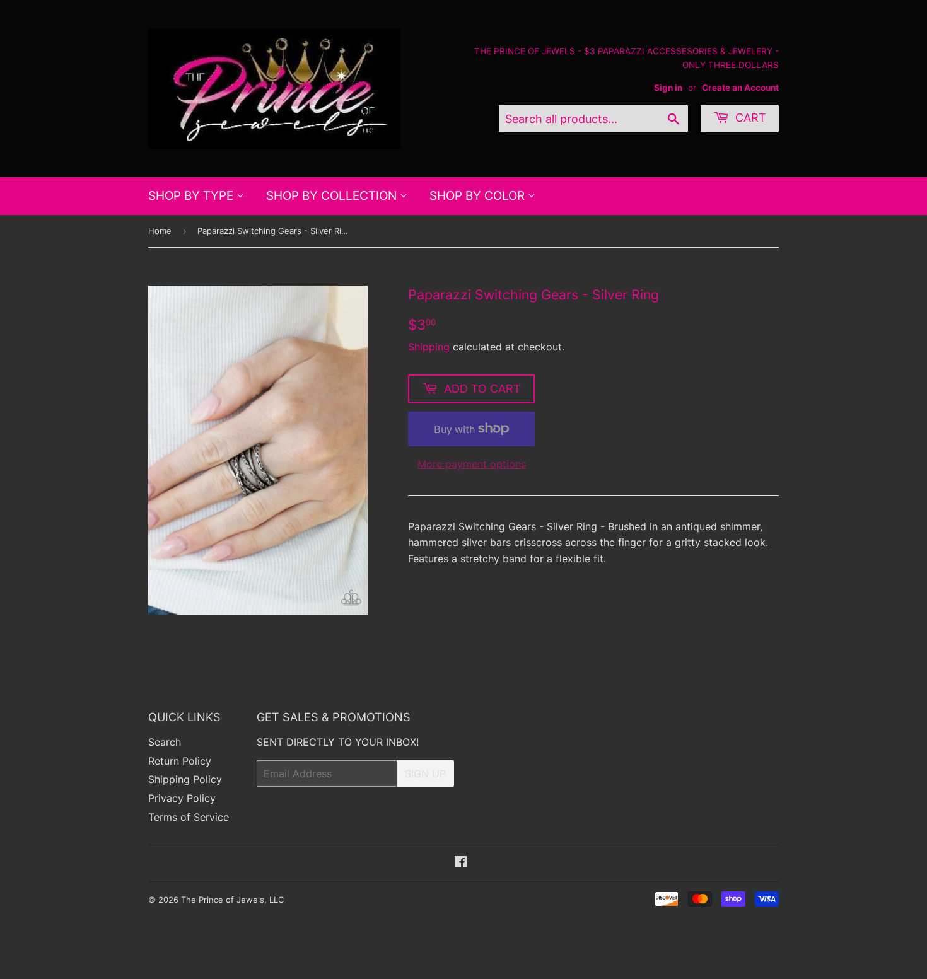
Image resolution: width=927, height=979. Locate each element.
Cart (749, 117)
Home (160, 231)
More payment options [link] (471, 464)
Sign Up (425, 773)
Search (164, 742)
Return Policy (179, 761)
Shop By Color (478, 195)
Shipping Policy (185, 779)
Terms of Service (188, 817)
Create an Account (740, 88)
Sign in (668, 88)
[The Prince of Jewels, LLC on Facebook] (460, 863)
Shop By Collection (333, 195)
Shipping (429, 346)
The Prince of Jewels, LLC (232, 900)
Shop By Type (192, 195)
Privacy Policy (182, 798)
